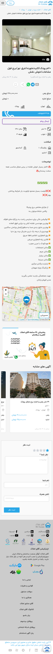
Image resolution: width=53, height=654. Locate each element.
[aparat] (16, 650)
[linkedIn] (36, 650)
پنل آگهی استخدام (26, 633)
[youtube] (10, 650)
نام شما (46, 480)
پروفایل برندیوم (26, 621)
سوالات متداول (26, 591)
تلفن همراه (44, 494)
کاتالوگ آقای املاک (26, 609)
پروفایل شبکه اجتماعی (26, 627)
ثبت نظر (11, 510)
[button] (26, 301)
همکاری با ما (26, 597)
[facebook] (29, 650)
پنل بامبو (26, 615)
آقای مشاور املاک (26, 603)
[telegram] (23, 650)
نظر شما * (44, 454)
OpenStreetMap (33, 319)
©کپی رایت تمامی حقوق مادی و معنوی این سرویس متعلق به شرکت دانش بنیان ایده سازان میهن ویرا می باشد (28, 643)
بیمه (10, 3)
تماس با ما (26, 580)
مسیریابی (44, 315)
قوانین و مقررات (26, 586)
